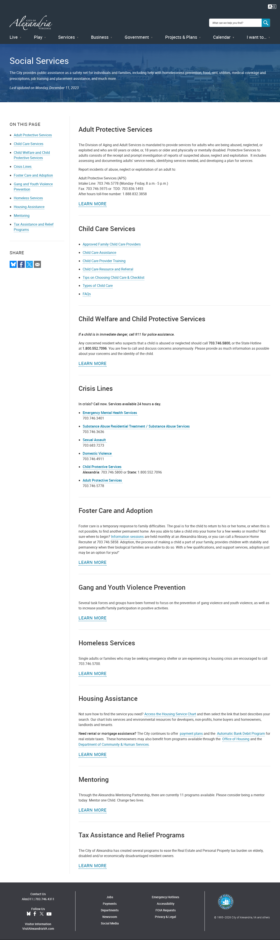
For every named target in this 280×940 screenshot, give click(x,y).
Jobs (109, 897)
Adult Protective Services (33, 135)
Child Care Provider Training (104, 260)
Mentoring (22, 215)
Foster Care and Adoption (33, 175)
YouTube (49, 914)
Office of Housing (235, 739)
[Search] (266, 23)
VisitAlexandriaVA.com (38, 928)
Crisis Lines (23, 166)
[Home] (31, 22)
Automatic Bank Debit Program (241, 733)
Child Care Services (28, 143)
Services (66, 37)
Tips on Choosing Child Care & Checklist (113, 277)
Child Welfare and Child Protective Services (32, 155)
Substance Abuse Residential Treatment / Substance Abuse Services (136, 426)
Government (137, 37)
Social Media (110, 923)
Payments (110, 903)
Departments (110, 910)
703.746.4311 (44, 899)
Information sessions (127, 536)
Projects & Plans (181, 37)
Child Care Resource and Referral (108, 269)
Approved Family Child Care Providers (112, 244)
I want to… (256, 37)
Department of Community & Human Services (114, 744)
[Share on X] (29, 264)
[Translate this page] (272, 6)
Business (99, 37)
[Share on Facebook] (21, 264)
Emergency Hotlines (165, 897)
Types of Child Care (98, 285)
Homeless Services (28, 198)
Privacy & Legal (165, 917)
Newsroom (109, 917)
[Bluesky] (13, 264)
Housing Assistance (29, 206)
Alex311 (27, 899)
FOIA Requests (166, 910)
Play (38, 37)
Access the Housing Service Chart (170, 714)
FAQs (87, 293)
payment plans (191, 733)
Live (14, 37)
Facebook (35, 914)
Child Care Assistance (99, 252)
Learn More (93, 204)
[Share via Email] (37, 264)
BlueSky (28, 914)
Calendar (222, 37)
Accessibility (165, 903)
